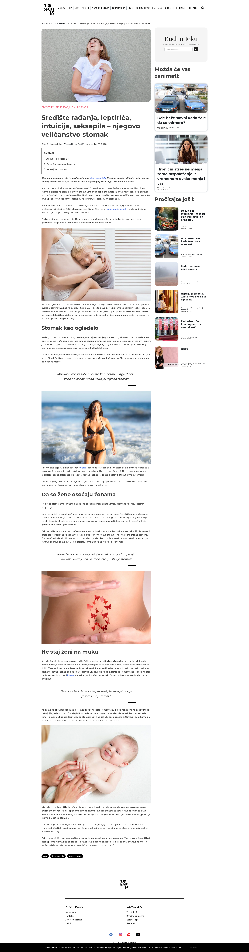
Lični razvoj (78, 107)
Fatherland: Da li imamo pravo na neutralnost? (191, 324)
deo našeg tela (98, 178)
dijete (83, 468)
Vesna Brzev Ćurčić (74, 144)
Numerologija (100, 8)
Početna (46, 23)
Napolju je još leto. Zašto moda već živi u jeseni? (193, 296)
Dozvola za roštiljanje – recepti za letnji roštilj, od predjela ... (193, 215)
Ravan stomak (75, 856)
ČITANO (193, 8)
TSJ (186, 227)
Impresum (70, 912)
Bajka (184, 349)
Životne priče (58, 856)
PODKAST (181, 8)
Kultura (157, 8)
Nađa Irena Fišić (173, 127)
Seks (45, 856)
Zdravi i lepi (65, 8)
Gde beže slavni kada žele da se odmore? (190, 241)
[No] (245, 947)
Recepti (169, 8)
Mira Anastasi (172, 188)
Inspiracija (118, 8)
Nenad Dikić (194, 282)
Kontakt (69, 916)
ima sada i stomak (116, 209)
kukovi (70, 675)
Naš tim (69, 923)
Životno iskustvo (139, 8)
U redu (193, 947)
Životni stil (82, 8)
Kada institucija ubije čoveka (190, 267)
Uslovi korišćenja (73, 920)
